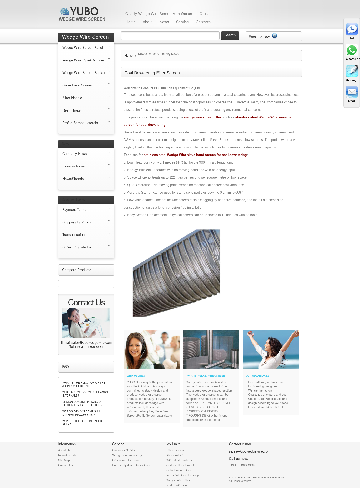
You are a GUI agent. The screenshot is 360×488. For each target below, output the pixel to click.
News (164, 21)
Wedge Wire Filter (178, 480)
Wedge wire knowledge (127, 455)
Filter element (175, 450)
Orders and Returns (125, 460)
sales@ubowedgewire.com (250, 451)
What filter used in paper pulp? (82, 422)
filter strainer (174, 455)
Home (131, 21)
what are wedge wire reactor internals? (85, 393)
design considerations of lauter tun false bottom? (82, 403)
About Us (64, 450)
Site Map (64, 460)
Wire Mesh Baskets (179, 460)
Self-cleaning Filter (178, 470)
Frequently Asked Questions (131, 465)
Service (182, 21)
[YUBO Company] (82, 14)
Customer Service (73, 199)
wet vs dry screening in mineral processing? (81, 413)
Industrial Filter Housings (182, 475)
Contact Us (65, 465)
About (147, 21)
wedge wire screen (178, 485)
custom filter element (180, 465)
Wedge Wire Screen (85, 36)
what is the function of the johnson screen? (83, 384)
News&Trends (67, 455)
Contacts (203, 21)
